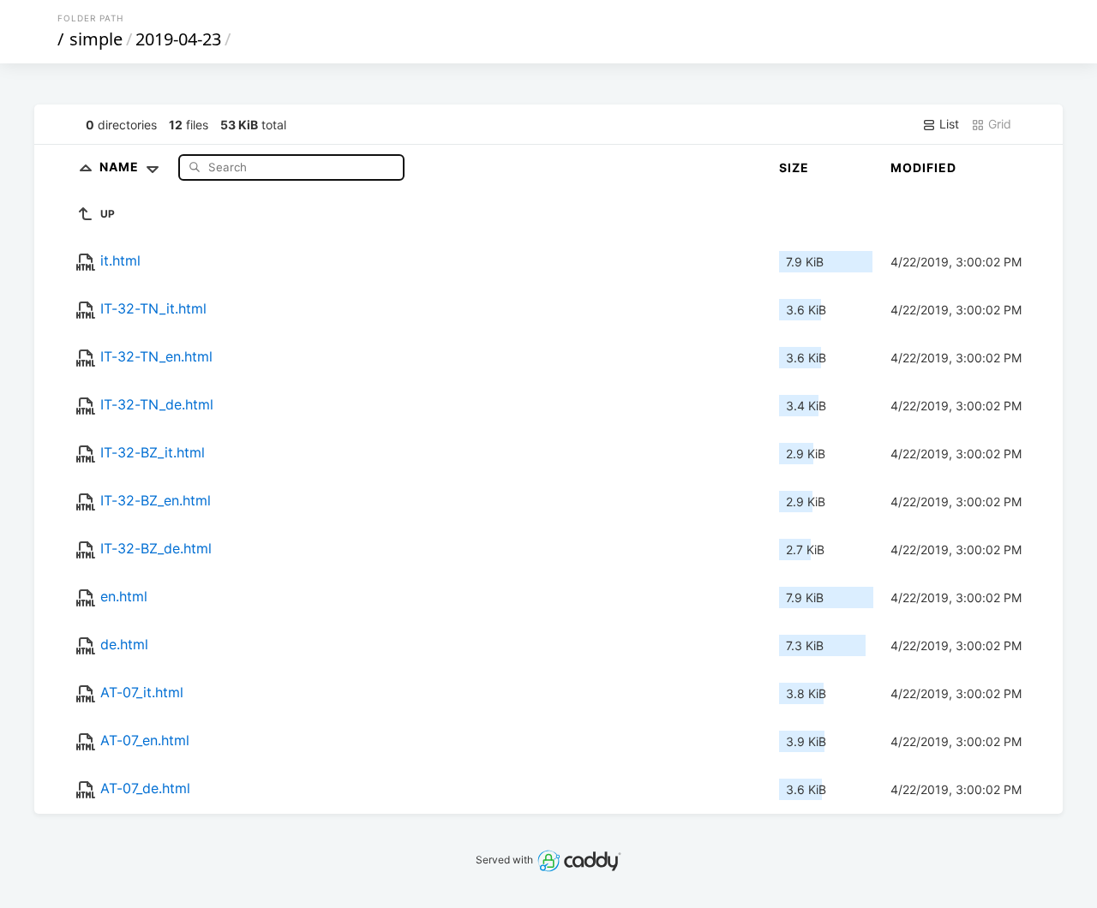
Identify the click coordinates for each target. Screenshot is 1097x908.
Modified (923, 167)
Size (794, 167)
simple (96, 39)
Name (120, 166)
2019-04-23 (178, 39)
